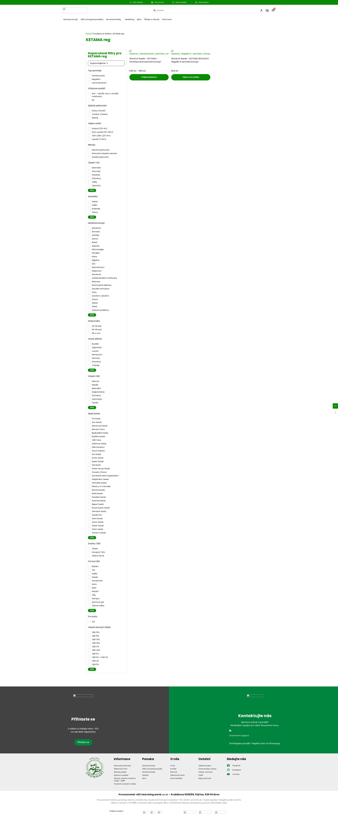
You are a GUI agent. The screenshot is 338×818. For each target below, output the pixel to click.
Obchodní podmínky (122, 766)
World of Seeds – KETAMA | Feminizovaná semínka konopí (145, 60)
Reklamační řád (120, 769)
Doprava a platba (121, 775)
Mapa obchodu (204, 778)
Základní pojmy (204, 766)
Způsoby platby (120, 772)
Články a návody (151, 19)
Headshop (129, 19)
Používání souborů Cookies (125, 784)
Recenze (173, 772)
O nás (172, 766)
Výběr (200, 775)
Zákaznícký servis (177, 775)
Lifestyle (145, 775)
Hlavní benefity (176, 778)
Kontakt (173, 769)
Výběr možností (149, 77)
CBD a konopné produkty (92, 19)
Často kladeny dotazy (207, 769)
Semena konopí (70, 19)
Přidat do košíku (191, 77)
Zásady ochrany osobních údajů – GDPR (125, 779)
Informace (167, 19)
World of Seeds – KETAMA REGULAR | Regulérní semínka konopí (190, 60)
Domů (88, 33)
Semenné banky (113, 19)
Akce (139, 19)
